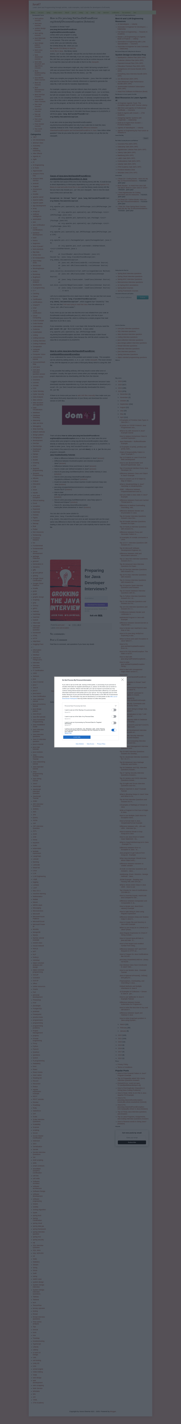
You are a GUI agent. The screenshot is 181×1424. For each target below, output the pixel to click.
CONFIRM (76, 737)
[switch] (113, 710)
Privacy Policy (101, 744)
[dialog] (90, 712)
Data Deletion (80, 744)
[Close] (123, 680)
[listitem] (90, 706)
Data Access (90, 744)
